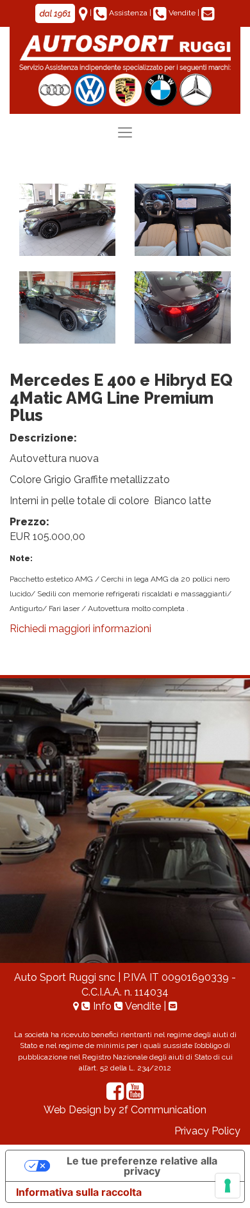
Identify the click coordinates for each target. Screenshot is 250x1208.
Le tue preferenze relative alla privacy (142, 1165)
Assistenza (128, 12)
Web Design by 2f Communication (125, 1110)
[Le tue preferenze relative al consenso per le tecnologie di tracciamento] (227, 1185)
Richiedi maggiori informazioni (80, 629)
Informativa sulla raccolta (79, 1192)
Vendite (182, 12)
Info (102, 1006)
